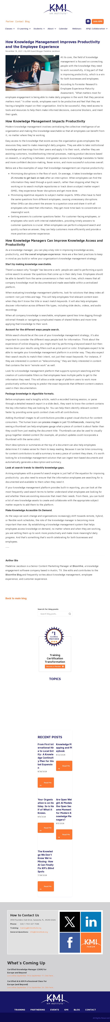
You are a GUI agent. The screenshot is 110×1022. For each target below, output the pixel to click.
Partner (10, 21)
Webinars (76, 28)
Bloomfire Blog (14, 574)
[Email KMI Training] (88, 21)
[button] (8, 28)
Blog (27, 21)
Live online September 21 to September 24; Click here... (30, 987)
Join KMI (97, 21)
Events (54, 1009)
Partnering (37, 1009)
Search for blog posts (48, 609)
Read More (46, 783)
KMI (66, 1009)
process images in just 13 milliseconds (63, 422)
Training (19, 1009)
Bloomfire (78, 566)
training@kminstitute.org (30, 928)
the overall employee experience (43, 254)
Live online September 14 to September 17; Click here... (30, 975)
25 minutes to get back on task (28, 177)
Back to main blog (16, 598)
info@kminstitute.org (39, 932)
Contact (19, 21)
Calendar (63, 28)
